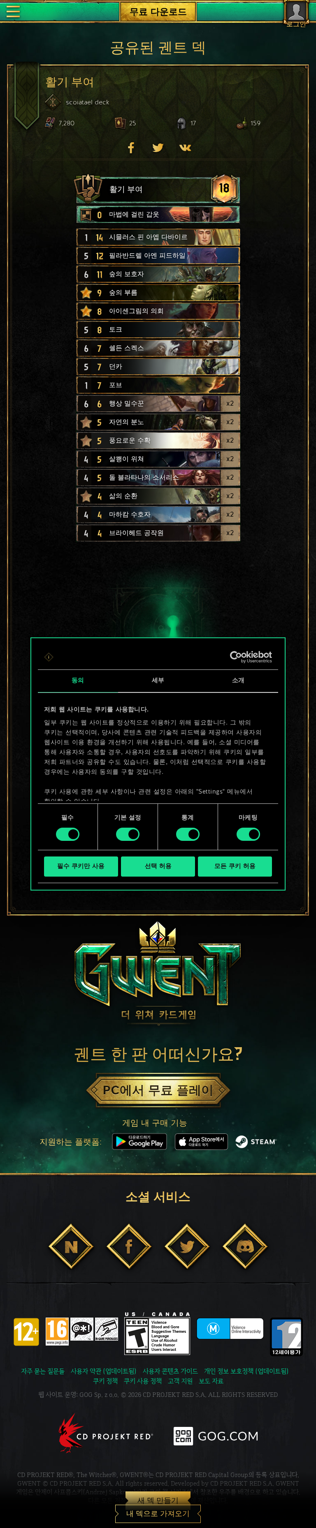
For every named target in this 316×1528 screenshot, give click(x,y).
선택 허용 (158, 866)
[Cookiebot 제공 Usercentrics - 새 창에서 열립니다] (236, 657)
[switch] (127, 834)
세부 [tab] (158, 681)
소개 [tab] (238, 681)
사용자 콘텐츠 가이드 (170, 1371)
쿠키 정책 (105, 1381)
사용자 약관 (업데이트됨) (104, 1371)
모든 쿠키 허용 (235, 866)
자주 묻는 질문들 (43, 1371)
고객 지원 (180, 1381)
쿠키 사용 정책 (143, 1381)
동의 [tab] (78, 681)
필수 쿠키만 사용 (81, 866)
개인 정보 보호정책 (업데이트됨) (246, 1371)
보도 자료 (211, 1381)
